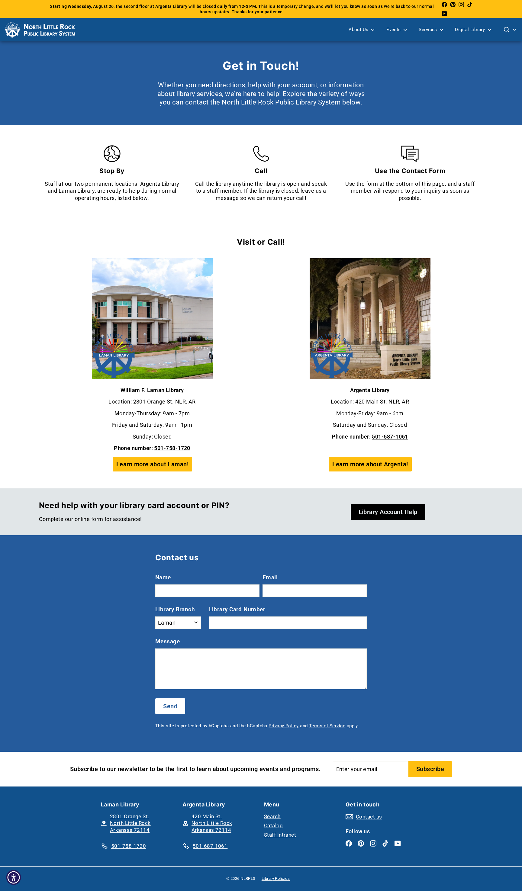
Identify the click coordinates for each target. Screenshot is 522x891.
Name (163, 577)
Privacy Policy (283, 726)
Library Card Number (237, 609)
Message (167, 641)
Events (394, 29)
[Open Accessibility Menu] (13, 877)
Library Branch (175, 609)
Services (428, 29)
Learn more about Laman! (152, 464)
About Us (359, 29)
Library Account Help (388, 512)
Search (272, 816)
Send (170, 706)
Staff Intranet (280, 835)
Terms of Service (327, 726)
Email (270, 577)
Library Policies (276, 878)
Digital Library (470, 29)
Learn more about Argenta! (370, 464)
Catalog (273, 825)
